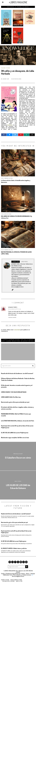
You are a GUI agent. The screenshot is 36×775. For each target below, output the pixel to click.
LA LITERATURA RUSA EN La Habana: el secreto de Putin (17, 421)
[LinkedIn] (18, 562)
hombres (9, 125)
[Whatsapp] (26, 134)
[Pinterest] (21, 134)
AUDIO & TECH (19, 581)
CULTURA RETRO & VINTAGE (8, 581)
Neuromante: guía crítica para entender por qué (15, 402)
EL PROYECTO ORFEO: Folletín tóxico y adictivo (14, 548)
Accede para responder (12, 317)
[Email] (32, 134)
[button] (33, 366)
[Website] (12, 290)
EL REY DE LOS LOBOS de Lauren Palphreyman (14, 432)
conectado (17, 329)
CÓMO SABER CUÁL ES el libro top (11, 397)
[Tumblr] (23, 562)
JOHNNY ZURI (6, 79)
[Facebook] (4, 134)
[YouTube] (21, 562)
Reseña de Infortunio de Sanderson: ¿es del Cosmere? (17, 373)
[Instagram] (12, 562)
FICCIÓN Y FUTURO (5, 68)
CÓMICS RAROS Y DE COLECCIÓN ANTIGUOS (13, 392)
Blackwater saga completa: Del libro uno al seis (15, 437)
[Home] (26, 562)
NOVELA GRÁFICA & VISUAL (16, 579)
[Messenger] (9, 134)
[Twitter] (15, 134)
